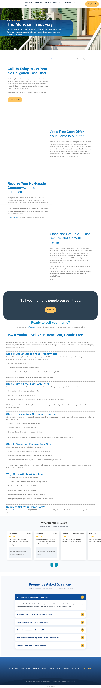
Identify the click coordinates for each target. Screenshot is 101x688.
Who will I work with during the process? (32, 645)
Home (9, 21)
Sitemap (72, 681)
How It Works (39, 2)
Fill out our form (18, 510)
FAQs (60, 2)
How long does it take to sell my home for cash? (34, 614)
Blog (74, 2)
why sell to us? (14, 217)
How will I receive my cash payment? (30, 630)
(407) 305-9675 (92, 4)
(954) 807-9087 (15, 99)
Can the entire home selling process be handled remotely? (38, 638)
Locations (66, 668)
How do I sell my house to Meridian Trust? (32, 597)
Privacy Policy (56, 681)
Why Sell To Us (29, 2)
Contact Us (67, 2)
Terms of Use (65, 681)
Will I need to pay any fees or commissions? (33, 622)
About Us (48, 2)
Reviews (55, 2)
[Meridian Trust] (12, 4)
